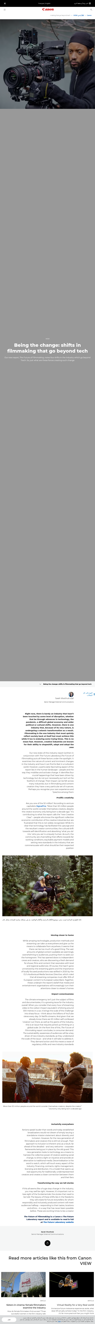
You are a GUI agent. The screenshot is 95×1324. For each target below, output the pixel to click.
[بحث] (91, 10)
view (47, 339)
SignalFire (41, 806)
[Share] (47, 1243)
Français (41, 3)
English (47, 3)
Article (91, 1301)
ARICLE (43, 1301)
